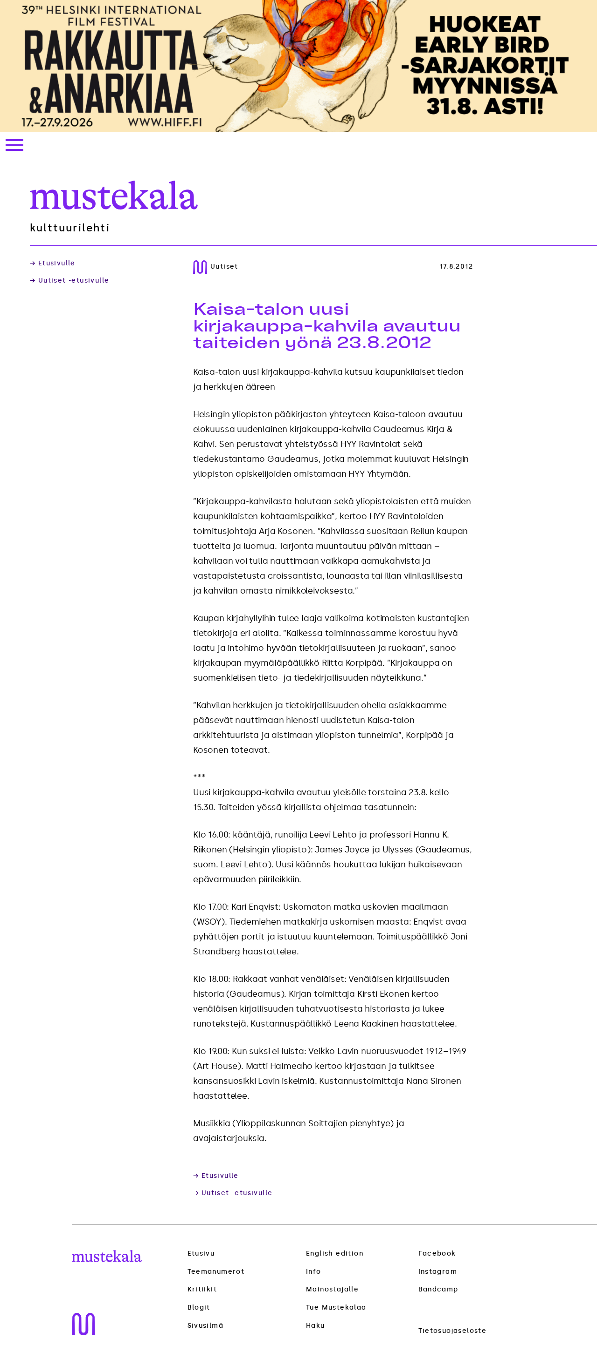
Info (313, 1272)
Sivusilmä (205, 1326)
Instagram (438, 1272)
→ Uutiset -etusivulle (69, 280)
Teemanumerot (216, 1272)
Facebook (437, 1253)
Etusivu (201, 1253)
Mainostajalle (332, 1289)
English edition (334, 1253)
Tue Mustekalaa (336, 1307)
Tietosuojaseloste (452, 1331)
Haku (315, 1326)
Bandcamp (438, 1289)
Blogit (198, 1307)
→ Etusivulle (53, 263)
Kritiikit (202, 1289)
